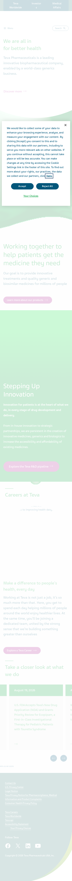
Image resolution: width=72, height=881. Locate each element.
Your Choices (30, 196)
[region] (36, 163)
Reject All (47, 186)
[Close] (65, 125)
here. (49, 176)
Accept (22, 186)
